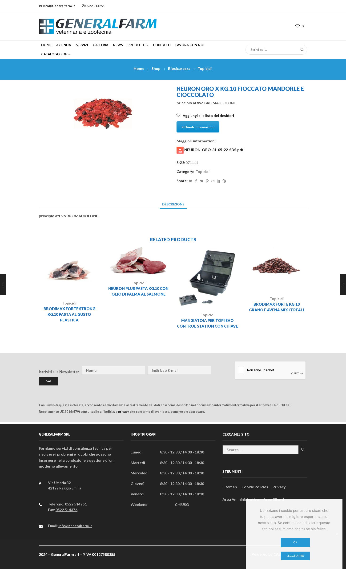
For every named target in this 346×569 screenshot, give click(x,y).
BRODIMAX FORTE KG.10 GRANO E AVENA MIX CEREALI (276, 307)
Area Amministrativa (240, 499)
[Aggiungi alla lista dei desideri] (82, 289)
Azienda (63, 45)
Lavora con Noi (189, 45)
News (118, 45)
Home (46, 45)
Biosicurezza (179, 68)
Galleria (100, 45)
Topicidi (205, 68)
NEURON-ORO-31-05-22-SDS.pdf (214, 149)
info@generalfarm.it (58, 6)
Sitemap (229, 487)
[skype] (223, 181)
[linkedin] (218, 181)
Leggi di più (295, 555)
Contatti (162, 45)
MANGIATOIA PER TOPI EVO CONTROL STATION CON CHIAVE (207, 323)
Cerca (302, 449)
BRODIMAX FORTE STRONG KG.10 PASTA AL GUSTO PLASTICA (69, 314)
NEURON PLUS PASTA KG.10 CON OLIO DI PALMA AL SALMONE (138, 291)
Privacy (279, 487)
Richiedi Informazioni (197, 127)
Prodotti (136, 45)
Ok (295, 542)
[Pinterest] (207, 181)
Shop (156, 68)
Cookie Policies (254, 487)
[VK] (202, 181)
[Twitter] (190, 181)
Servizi (82, 45)
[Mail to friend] (213, 181)
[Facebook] (196, 181)
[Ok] (336, 534)
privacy (123, 411)
